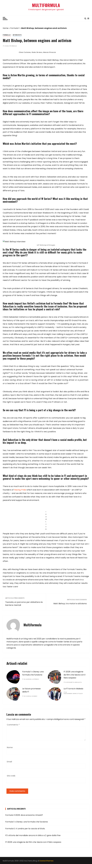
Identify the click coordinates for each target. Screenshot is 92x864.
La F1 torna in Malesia (73, 688)
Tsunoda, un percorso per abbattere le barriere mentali (24, 604)
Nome (10, 747)
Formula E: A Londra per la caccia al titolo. (25, 828)
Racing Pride (20, 489)
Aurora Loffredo (32, 679)
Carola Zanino (31, 696)
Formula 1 (14, 28)
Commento (13, 724)
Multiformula (11, 46)
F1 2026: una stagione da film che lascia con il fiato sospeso (74, 674)
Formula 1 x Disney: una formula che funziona (26, 821)
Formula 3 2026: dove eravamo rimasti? (24, 815)
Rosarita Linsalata (74, 682)
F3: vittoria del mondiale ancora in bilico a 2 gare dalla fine (32, 835)
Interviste (17, 35)
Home (6, 28)
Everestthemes (47, 860)
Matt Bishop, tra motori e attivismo (70, 603)
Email (9, 761)
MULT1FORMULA (46, 5)
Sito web (11, 775)
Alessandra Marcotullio (73, 693)
